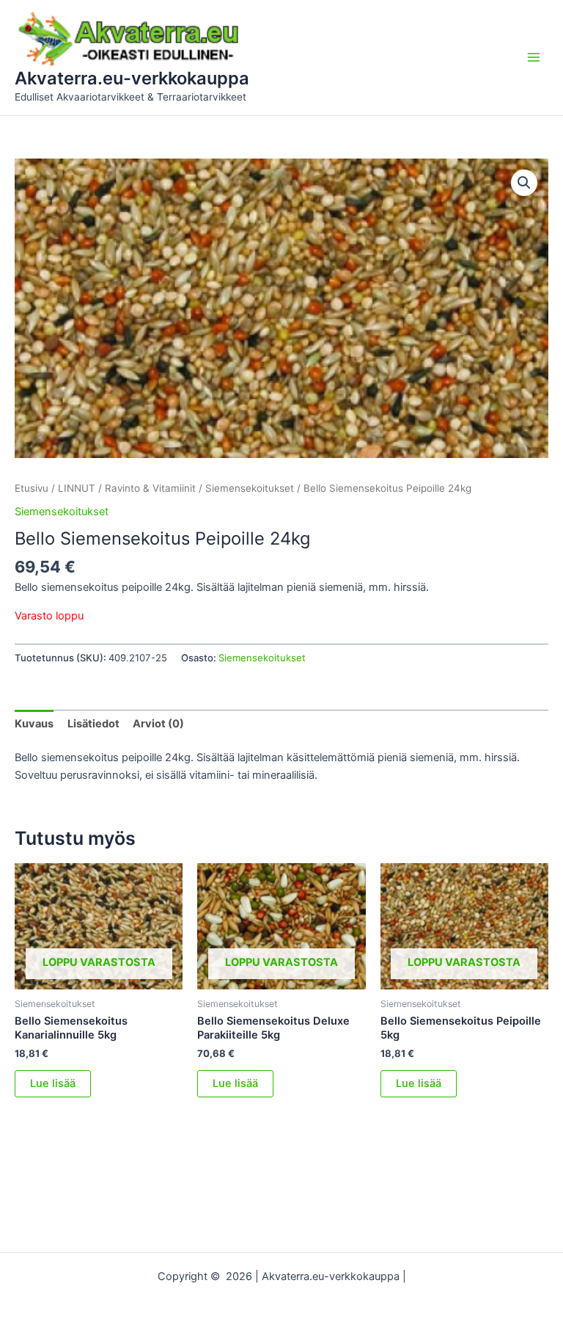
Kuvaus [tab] (34, 723)
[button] (524, 183)
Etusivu (31, 488)
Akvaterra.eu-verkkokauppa (132, 78)
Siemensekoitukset (249, 488)
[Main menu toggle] (533, 57)
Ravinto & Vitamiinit (150, 488)
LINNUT (76, 488)
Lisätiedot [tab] (93, 723)
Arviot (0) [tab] (158, 723)
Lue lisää (53, 1083)
